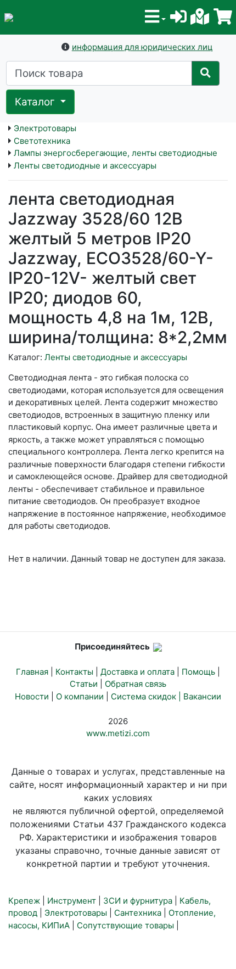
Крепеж (24, 900)
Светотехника (42, 141)
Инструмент (71, 900)
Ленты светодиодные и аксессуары (85, 165)
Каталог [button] (36, 102)
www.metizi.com (118, 733)
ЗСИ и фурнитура (137, 900)
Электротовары (45, 128)
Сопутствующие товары (125, 925)
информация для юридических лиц (142, 47)
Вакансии (202, 696)
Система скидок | (147, 696)
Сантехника (137, 913)
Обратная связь (135, 684)
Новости (32, 696)
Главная (32, 671)
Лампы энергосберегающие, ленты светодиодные (115, 153)
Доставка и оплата (137, 671)
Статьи (84, 684)
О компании (80, 696)
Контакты (74, 671)
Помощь (198, 671)
